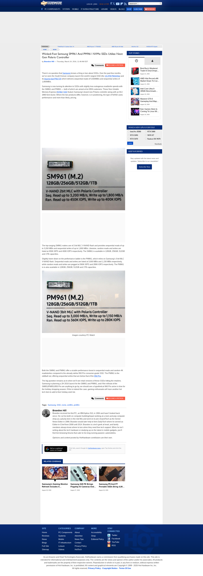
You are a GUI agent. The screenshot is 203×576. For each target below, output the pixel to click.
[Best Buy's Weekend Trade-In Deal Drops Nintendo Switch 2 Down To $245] (135, 71)
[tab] (136, 61)
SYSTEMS (66, 9)
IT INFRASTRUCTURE (90, 9)
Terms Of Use (125, 568)
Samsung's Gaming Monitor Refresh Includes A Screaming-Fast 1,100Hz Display (55, 485)
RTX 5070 (134, 139)
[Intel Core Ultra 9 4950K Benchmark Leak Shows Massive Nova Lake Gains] (135, 91)
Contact (78, 543)
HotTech (78, 549)
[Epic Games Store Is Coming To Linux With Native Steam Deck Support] (135, 111)
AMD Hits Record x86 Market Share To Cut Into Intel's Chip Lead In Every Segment (149, 79)
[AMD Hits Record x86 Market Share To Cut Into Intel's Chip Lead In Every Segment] (135, 81)
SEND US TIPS (104, 4)
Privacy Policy (81, 546)
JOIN (95, 4)
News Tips (79, 539)
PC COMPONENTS (52, 9)
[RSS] (125, 4)
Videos (61, 549)
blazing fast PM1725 (52, 79)
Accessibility (96, 532)
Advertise (79, 536)
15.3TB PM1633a (112, 76)
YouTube (115, 542)
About (77, 532)
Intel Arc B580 (135, 131)
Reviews (45, 536)
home (45, 49)
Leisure (61, 546)
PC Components (65, 532)
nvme (64, 405)
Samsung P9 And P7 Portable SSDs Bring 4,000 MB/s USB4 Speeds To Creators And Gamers (111, 485)
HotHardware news (94, 448)
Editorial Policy (97, 539)
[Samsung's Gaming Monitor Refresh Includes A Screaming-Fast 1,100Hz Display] (55, 473)
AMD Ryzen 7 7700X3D (94, 46)
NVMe (59, 92)
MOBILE (75, 9)
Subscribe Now (144, 167)
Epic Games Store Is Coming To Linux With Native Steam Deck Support (149, 110)
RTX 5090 (134, 135)
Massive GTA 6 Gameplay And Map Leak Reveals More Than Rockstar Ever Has (148, 100)
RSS (114, 545)
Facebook (116, 539)
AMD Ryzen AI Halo (117, 46)
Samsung (66, 73)
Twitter (114, 535)
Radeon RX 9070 (153, 139)
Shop (129, 9)
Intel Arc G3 (134, 46)
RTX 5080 (151, 131)
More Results (158, 144)
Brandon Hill (59, 410)
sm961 (70, 405)
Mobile (61, 539)
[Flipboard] (122, 4)
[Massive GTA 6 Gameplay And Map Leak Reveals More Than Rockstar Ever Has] (135, 101)
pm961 (77, 405)
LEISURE (104, 9)
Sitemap (45, 549)
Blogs (44, 543)
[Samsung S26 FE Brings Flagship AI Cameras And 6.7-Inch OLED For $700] (83, 473)
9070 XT (150, 135)
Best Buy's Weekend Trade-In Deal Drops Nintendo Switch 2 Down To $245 (149, 69)
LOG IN (89, 4)
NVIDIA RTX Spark (151, 46)
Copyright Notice (109, 568)
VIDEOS (113, 9)
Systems (62, 536)
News (55, 49)
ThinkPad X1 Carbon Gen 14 (66, 46)
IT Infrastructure (64, 543)
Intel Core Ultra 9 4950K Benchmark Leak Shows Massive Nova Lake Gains (149, 90)
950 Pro (97, 376)
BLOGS (122, 9)
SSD (65, 92)
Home (44, 532)
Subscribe (138, 9)
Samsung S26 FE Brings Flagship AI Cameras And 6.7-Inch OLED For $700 (82, 485)
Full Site (45, 546)
